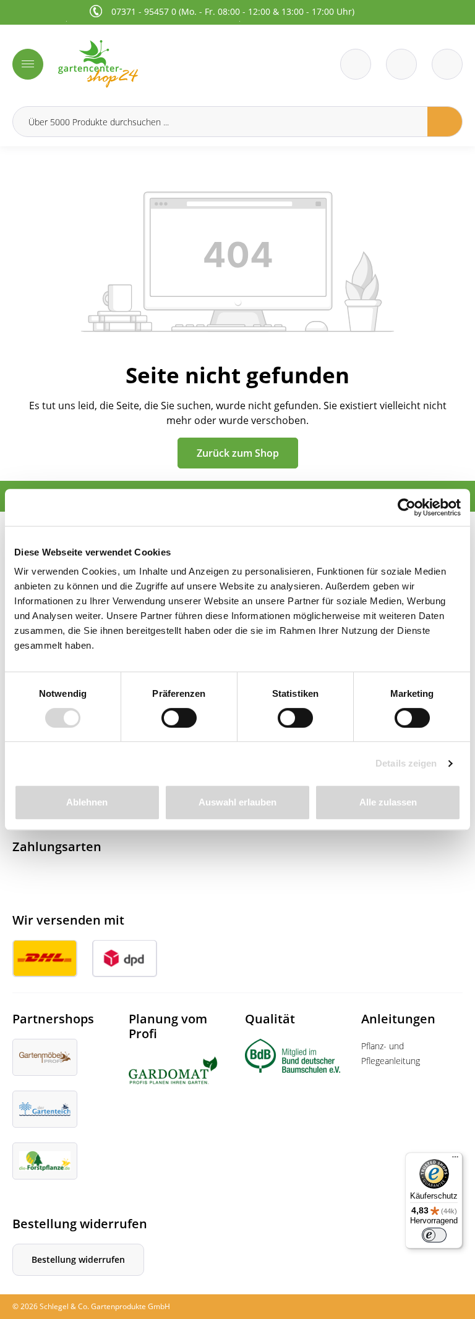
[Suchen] (445, 121)
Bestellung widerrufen (78, 1259)
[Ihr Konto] (447, 64)
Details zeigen (406, 763)
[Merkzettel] (355, 64)
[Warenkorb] (401, 64)
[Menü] (27, 64)
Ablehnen (87, 802)
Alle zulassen (388, 802)
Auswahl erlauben (237, 802)
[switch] (179, 718)
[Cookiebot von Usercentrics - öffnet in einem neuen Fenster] (407, 507)
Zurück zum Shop (238, 453)
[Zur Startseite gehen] (144, 64)
